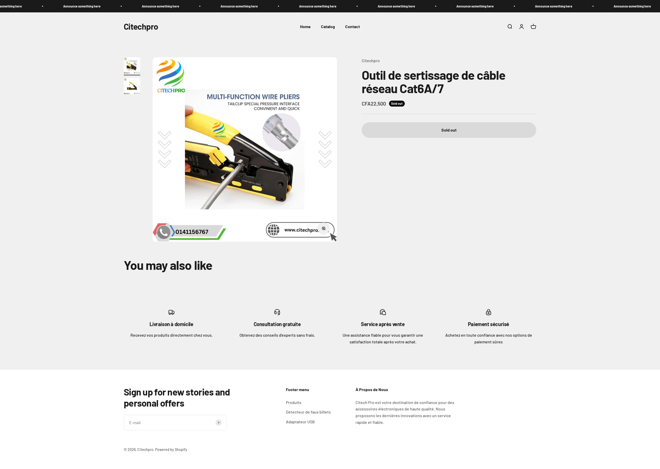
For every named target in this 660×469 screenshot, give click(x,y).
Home (305, 26)
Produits (293, 402)
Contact (352, 26)
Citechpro (371, 60)
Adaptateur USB (300, 421)
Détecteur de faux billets (308, 411)
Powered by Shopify (171, 449)
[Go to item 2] (132, 87)
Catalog (328, 26)
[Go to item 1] (132, 66)
